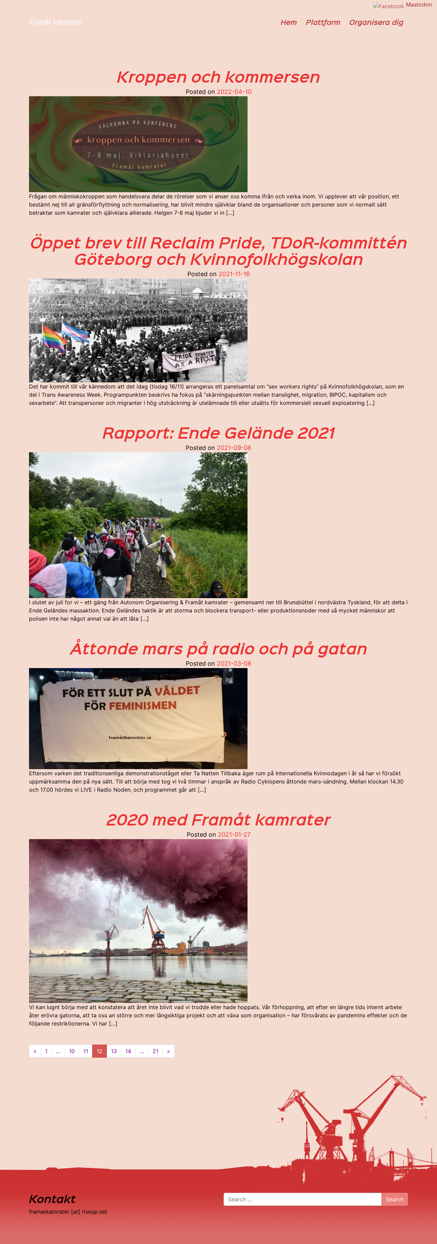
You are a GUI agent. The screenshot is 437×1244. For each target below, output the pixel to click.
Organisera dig (376, 22)
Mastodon (419, 4)
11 (85, 1051)
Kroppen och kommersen (218, 76)
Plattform (323, 22)
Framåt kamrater (55, 22)
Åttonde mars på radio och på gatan (218, 648)
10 (72, 1051)
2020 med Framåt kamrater (218, 819)
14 (128, 1051)
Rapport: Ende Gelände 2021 (218, 432)
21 (155, 1051)
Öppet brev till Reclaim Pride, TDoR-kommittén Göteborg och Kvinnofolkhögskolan (218, 250)
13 (114, 1051)
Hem (289, 22)
